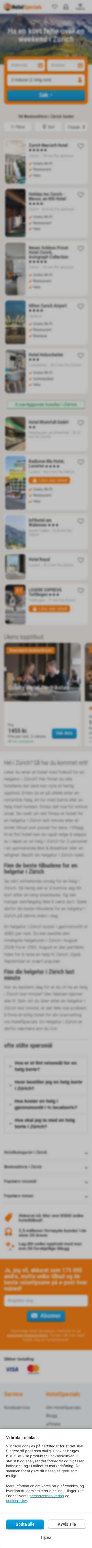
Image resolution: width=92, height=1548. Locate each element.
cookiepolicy (16, 1500)
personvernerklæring (46, 1496)
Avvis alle (67, 1524)
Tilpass (46, 1537)
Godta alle (25, 1524)
